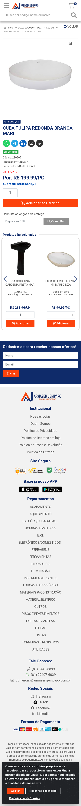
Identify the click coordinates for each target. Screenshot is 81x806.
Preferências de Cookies (24, 798)
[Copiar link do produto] (39, 143)
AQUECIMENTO (41, 514)
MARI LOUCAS (26, 166)
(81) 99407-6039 (43, 675)
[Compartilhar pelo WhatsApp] (6, 143)
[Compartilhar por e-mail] (31, 143)
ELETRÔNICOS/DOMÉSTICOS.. (40, 542)
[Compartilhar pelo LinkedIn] (23, 143)
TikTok (42, 702)
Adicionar (22, 323)
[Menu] (6, 5)
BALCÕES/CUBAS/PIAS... (40, 521)
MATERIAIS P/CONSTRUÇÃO (40, 592)
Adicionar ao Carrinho (42, 203)
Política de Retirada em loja (40, 438)
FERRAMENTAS (40, 557)
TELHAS (40, 628)
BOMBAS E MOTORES (40, 528)
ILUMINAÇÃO (40, 571)
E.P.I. (40, 535)
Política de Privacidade (40, 431)
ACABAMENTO (40, 507)
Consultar (57, 221)
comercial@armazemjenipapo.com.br (43, 680)
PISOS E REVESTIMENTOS (41, 614)
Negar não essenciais (43, 790)
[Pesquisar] (74, 15)
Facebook (42, 708)
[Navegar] (5, 279)
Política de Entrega (40, 452)
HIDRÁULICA (40, 564)
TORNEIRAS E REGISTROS (40, 642)
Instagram (43, 696)
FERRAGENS (40, 550)
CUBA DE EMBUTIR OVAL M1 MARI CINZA (60, 282)
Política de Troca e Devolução (40, 445)
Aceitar (15, 790)
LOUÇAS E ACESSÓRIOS (40, 585)
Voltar (72, 26)
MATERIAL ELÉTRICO (40, 599)
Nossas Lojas (40, 416)
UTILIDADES (40, 649)
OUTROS (40, 607)
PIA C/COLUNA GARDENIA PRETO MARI (20, 282)
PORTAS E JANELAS (40, 621)
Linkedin (43, 714)
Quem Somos (41, 424)
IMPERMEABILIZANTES (40, 578)
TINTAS (40, 635)
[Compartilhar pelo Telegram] (14, 143)
